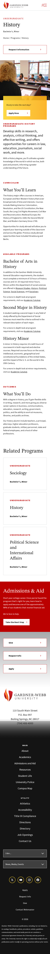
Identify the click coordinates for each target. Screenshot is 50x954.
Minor (16, 31)
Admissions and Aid (25, 763)
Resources (25, 769)
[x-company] (12, 880)
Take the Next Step (14, 622)
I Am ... (8, 853)
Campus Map (25, 788)
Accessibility (25, 809)
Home (6, 38)
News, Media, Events (14, 864)
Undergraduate (13, 18)
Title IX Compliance (25, 816)
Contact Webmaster (25, 909)
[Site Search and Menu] (44, 5)
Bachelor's (8, 31)
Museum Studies (23, 288)
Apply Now (14, 113)
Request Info (15, 655)
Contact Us (25, 841)
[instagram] (29, 880)
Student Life (25, 775)
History (25, 38)
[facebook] (38, 880)
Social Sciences (18, 291)
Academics (25, 757)
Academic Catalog (32, 300)
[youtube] (21, 880)
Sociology (33, 291)
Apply (11, 668)
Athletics (25, 803)
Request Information (19, 49)
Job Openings (25, 834)
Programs (15, 38)
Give (11, 642)
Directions (25, 822)
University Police (25, 782)
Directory (25, 828)
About (25, 750)
